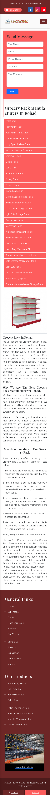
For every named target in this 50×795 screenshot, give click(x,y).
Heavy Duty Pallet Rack (17, 132)
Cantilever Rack (13, 156)
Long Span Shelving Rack (18, 144)
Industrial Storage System (18, 202)
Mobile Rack (12, 162)
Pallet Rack (11, 121)
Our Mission (13, 653)
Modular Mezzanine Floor (18, 243)
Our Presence (14, 658)
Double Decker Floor (18, 724)
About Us (12, 647)
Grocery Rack (12, 185)
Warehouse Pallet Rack (17, 138)
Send (12, 91)
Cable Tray (11, 167)
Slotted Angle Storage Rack (19, 197)
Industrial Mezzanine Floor (18, 237)
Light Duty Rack (13, 267)
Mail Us (11, 664)
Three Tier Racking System (19, 208)
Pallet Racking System (16, 278)
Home (11, 606)
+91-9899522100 (33, 3)
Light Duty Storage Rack (17, 214)
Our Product (13, 612)
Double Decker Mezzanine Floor (21, 255)
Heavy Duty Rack (14, 127)
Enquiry (35, 792)
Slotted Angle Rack (15, 191)
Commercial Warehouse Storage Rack (24, 284)
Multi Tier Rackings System (19, 272)
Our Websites (14, 634)
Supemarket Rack (14, 173)
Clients (11, 617)
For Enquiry (14, 9)
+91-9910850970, (18, 3)
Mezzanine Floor (14, 226)
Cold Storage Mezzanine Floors (21, 261)
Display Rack (12, 179)
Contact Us (13, 642)
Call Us (14, 792)
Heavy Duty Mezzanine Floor (19, 249)
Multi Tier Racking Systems (19, 150)
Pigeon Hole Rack (14, 220)
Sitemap (12, 628)
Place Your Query (16, 623)
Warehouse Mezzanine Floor (19, 232)
